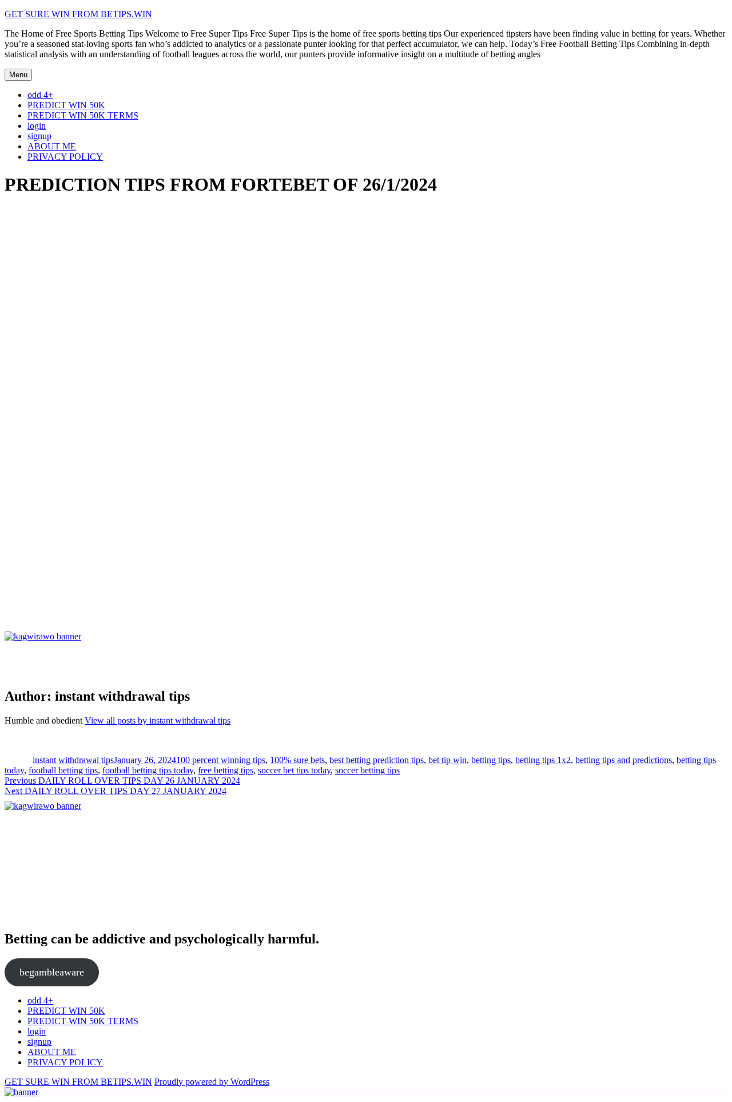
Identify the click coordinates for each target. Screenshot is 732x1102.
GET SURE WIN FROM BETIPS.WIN (78, 14)
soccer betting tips (367, 770)
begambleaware (51, 972)
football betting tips (63, 770)
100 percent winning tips (220, 760)
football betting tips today (147, 770)
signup (39, 136)
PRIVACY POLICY (65, 156)
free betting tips (225, 770)
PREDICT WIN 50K (66, 105)
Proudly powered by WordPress (211, 1082)
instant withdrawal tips (73, 760)
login (36, 126)
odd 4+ (40, 95)
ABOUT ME (51, 146)
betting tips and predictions (623, 760)
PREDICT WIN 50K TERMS (82, 115)
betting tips (491, 760)
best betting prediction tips (376, 760)
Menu (18, 74)
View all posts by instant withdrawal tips (157, 720)
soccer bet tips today (294, 770)
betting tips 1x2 (543, 760)
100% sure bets (297, 760)
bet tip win (447, 760)
